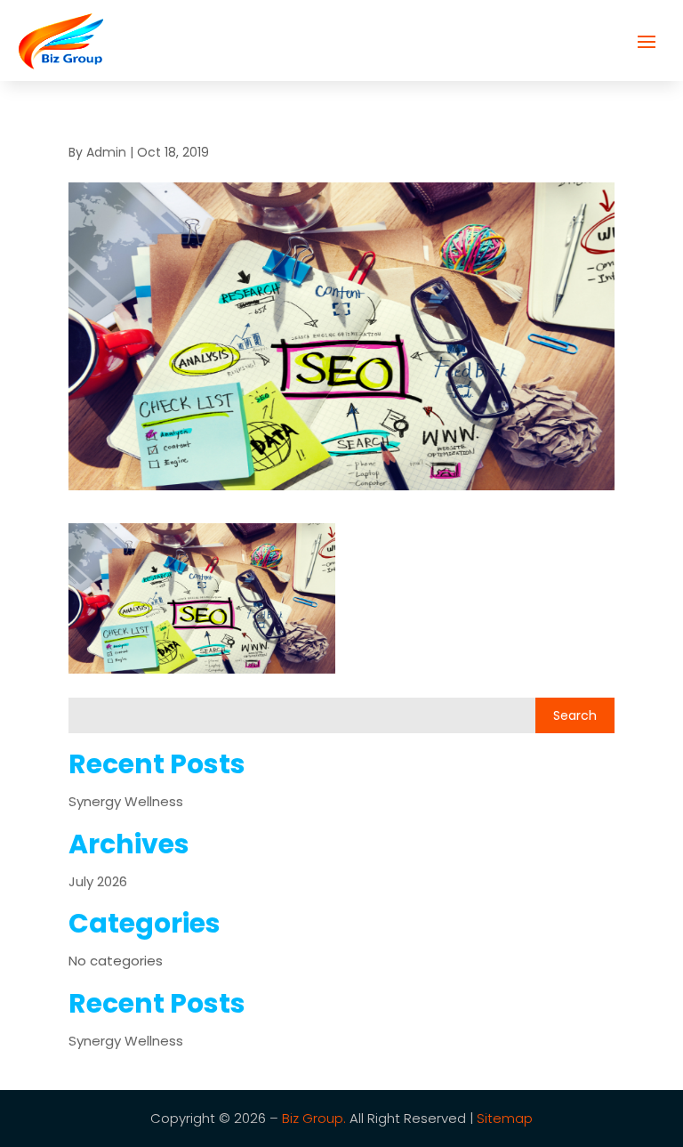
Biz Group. (314, 1118)
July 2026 (97, 881)
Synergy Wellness (125, 801)
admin (106, 152)
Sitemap (505, 1118)
